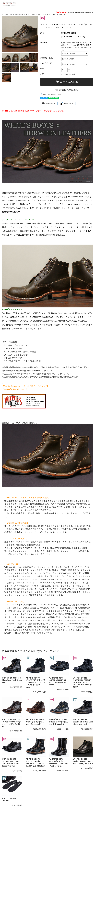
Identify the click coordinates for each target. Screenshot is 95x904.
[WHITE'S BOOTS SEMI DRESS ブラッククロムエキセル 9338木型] (59, 707)
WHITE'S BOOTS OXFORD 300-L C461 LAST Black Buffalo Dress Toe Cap (10, 762)
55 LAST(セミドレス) (59, 15)
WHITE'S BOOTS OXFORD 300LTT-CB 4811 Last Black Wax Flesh (58, 681)
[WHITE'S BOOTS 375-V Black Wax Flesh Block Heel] (12, 665)
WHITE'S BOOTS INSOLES (9, 799)
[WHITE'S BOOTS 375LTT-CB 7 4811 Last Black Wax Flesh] (83, 707)
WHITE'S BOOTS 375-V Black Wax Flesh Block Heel (12, 680)
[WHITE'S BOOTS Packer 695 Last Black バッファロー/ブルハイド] (83, 746)
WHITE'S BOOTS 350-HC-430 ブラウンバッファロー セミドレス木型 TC (11, 723)
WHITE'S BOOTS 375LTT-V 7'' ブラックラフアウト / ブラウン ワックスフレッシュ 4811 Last (36, 682)
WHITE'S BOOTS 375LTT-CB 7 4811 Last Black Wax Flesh (83, 721)
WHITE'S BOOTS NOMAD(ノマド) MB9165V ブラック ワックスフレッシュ (59, 762)
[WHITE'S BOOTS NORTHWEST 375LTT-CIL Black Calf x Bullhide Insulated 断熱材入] (83, 665)
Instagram (63, 12)
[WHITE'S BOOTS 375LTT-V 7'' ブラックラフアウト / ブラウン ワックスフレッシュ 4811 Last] (36, 665)
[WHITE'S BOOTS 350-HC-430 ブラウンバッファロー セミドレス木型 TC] (12, 707)
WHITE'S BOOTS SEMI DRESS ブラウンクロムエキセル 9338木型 (35, 721)
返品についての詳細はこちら (52, 94)
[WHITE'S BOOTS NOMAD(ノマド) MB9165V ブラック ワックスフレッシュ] (59, 746)
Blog (57, 12)
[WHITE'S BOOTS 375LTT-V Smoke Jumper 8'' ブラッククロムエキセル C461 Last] (36, 746)
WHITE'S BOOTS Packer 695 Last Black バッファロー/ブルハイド (83, 761)
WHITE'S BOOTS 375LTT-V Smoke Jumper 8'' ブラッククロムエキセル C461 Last (35, 762)
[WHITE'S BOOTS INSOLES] (12, 786)
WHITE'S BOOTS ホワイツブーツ (20, 15)
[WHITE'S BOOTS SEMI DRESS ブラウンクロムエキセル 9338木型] (36, 707)
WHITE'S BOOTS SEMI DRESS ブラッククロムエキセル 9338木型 (58, 721)
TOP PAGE (5, 15)
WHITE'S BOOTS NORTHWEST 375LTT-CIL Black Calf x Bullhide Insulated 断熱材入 (82, 682)
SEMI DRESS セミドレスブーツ (41, 15)
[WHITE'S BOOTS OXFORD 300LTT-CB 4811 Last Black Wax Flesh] (59, 665)
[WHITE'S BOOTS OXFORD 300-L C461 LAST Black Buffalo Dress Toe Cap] (12, 746)
